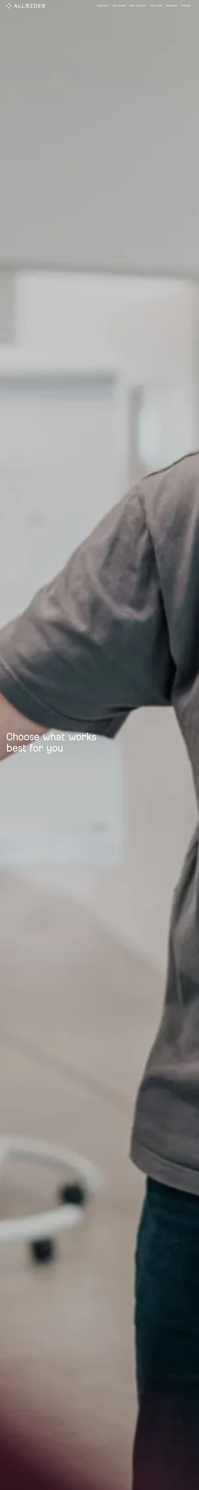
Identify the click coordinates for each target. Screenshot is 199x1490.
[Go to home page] (25, 5)
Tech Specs (119, 5)
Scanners (102, 5)
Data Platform (138, 5)
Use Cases (156, 5)
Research (171, 5)
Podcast (186, 5)
